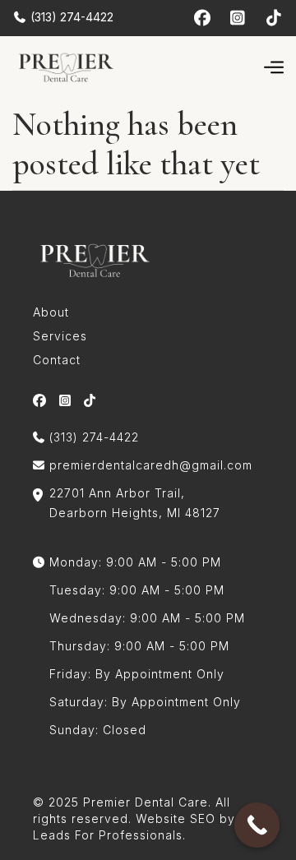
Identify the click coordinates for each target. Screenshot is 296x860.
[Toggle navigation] (274, 66)
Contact (57, 360)
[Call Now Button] (257, 825)
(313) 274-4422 (70, 17)
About (51, 312)
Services (60, 336)
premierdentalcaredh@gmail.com (150, 465)
